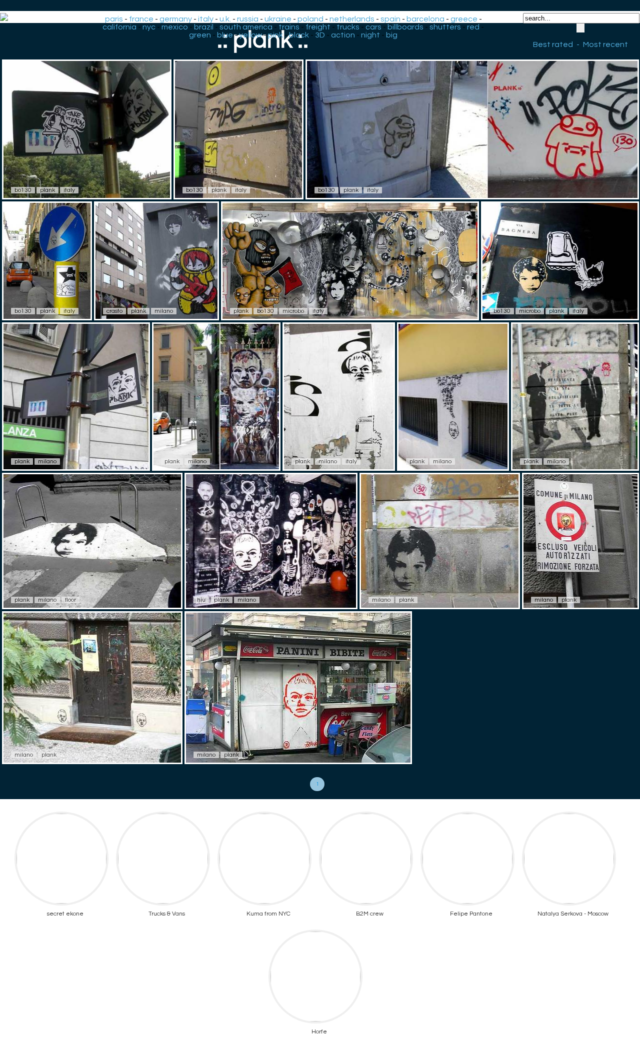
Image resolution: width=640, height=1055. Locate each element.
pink (275, 35)
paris (114, 19)
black (299, 35)
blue (225, 35)
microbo (293, 311)
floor (70, 600)
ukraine (278, 19)
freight (318, 27)
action (343, 35)
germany (176, 19)
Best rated (553, 44)
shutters (445, 27)
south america (246, 27)
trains (289, 27)
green (200, 35)
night (370, 35)
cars (374, 27)
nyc (149, 27)
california (119, 27)
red (473, 27)
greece (464, 19)
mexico (175, 27)
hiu (201, 600)
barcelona (425, 19)
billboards (406, 27)
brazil (204, 27)
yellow (250, 35)
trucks (348, 27)
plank (47, 190)
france (141, 19)
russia (247, 19)
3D (320, 35)
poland (311, 19)
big (392, 35)
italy (206, 19)
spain (390, 19)
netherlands (352, 19)
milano (163, 311)
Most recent (605, 44)
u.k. (225, 19)
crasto (114, 311)
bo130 (23, 190)
